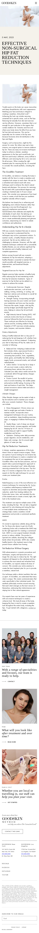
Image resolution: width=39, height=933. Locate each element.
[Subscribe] (35, 918)
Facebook (5, 867)
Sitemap (24, 927)
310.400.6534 (6, 854)
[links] (9, 3)
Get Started (12, 802)
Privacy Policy (15, 927)
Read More (12, 742)
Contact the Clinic (12, 831)
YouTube (5, 875)
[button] (36, 3)
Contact (11, 681)
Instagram (6, 871)
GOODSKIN (9, 929)
